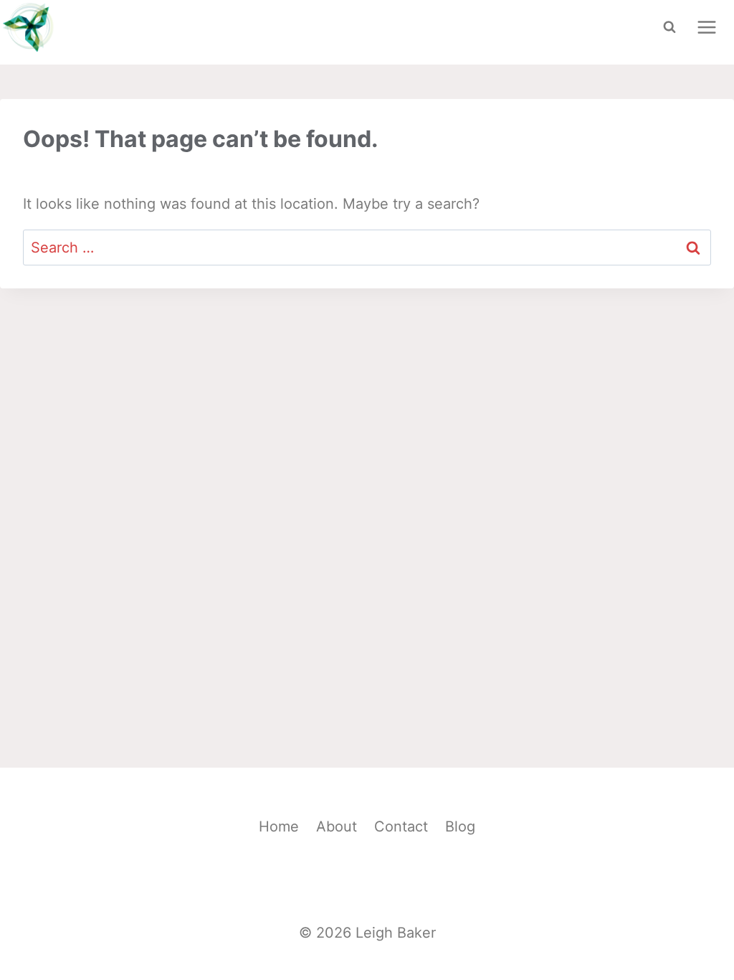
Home (279, 826)
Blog (460, 826)
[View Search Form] (669, 27)
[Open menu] (706, 27)
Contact (401, 826)
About (336, 826)
